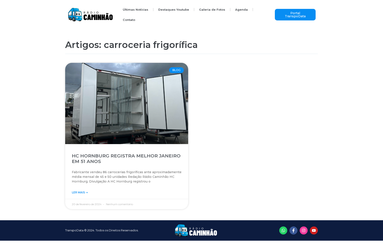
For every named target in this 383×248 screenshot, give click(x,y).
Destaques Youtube (173, 9)
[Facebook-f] (293, 230)
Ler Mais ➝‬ (80, 192)
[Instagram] (304, 230)
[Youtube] (314, 230)
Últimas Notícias (135, 9)
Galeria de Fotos (212, 9)
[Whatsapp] (283, 230)
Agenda (241, 9)
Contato (129, 20)
